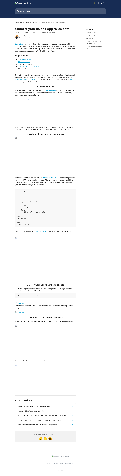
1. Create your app (91, 33)
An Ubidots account (25, 60)
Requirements (90, 29)
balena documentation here (25, 79)
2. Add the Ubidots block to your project (94, 37)
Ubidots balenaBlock (50, 178)
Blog (61, 463)
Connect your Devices (33, 22)
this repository (50, 90)
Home (48, 463)
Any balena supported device (28, 66)
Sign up (55, 463)
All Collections (19, 22)
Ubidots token (41, 231)
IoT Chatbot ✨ (90, 3)
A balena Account (24, 62)
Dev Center (71, 3)
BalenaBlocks (20, 44)
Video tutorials (69, 463)
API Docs (80, 3)
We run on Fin (62, 470)
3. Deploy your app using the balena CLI (94, 42)
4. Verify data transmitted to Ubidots (94, 48)
